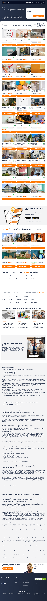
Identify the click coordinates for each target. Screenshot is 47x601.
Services (15, 580)
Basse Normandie (27, 275)
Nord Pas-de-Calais (18, 283)
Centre (3, 278)
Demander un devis (26, 582)
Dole (2, 302)
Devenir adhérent (25, 585)
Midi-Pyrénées (11, 282)
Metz (39, 296)
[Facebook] (1, 583)
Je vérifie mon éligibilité (7, 568)
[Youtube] (3, 583)
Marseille (10, 296)
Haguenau (25, 299)
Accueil (4, 5)
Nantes (17, 296)
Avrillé (10, 302)
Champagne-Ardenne (11, 279)
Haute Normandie (27, 278)
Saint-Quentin (18, 299)
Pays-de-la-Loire (34, 282)
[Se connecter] (43, 2)
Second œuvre (8, 5)
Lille (32, 296)
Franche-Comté (19, 278)
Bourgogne (33, 275)
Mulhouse (10, 299)
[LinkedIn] (5, 583)
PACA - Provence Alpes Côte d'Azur (27, 283)
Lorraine (3, 282)
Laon (39, 299)
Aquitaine (10, 275)
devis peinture (6, 489)
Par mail (36, 583)
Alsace (3, 275)
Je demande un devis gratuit (38, 16)
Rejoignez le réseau (33, 355)
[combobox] (7, 25)
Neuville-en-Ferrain (34, 302)
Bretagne (40, 275)
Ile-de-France (33, 278)
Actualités (15, 582)
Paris (2, 296)
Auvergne (18, 275)
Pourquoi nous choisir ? (29, 2)
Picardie (40, 282)
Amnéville (25, 302)
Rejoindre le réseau (25, 580)
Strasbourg (26, 296)
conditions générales (27, 222)
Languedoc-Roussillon (41, 279)
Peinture (5, 321)
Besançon (3, 299)
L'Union (17, 302)
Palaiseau (32, 299)
